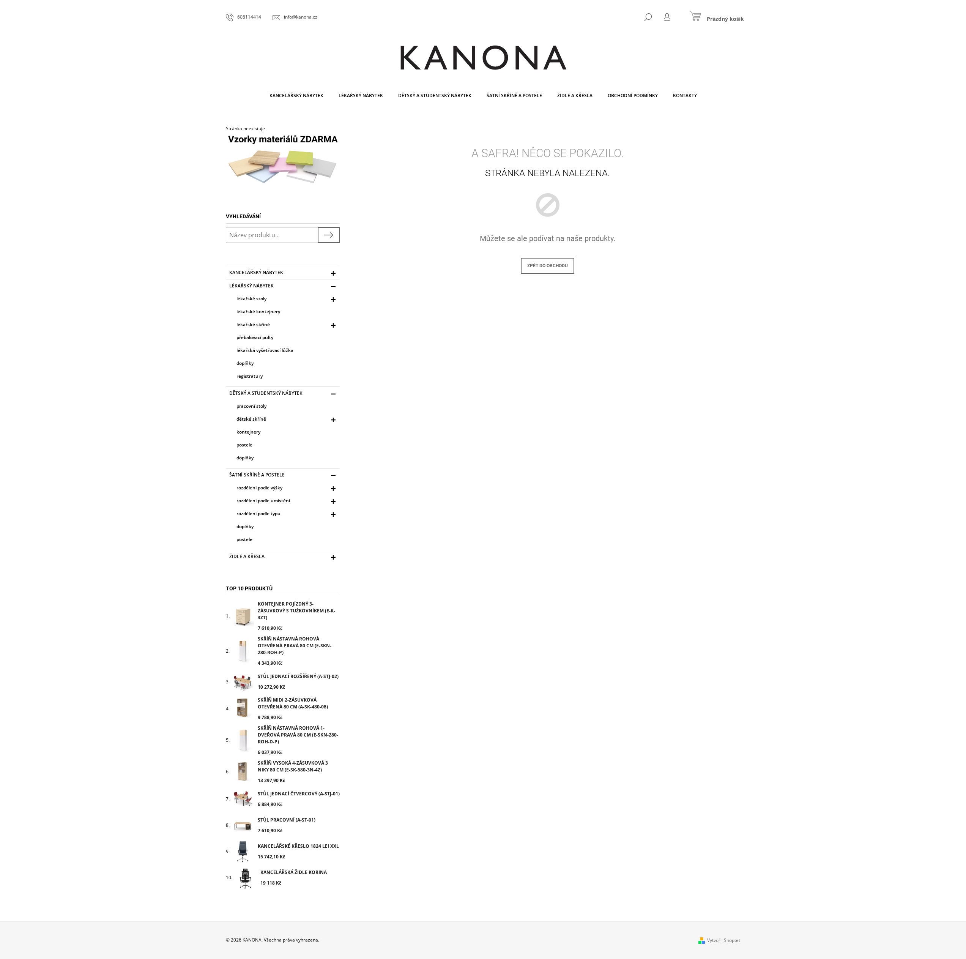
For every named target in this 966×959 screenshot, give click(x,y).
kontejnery (248, 432)
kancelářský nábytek (256, 272)
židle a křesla (247, 556)
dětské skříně (251, 419)
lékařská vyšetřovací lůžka (264, 350)
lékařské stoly (251, 298)
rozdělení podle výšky (259, 487)
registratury (249, 376)
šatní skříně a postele (257, 475)
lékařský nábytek (251, 285)
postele (244, 445)
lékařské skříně (253, 324)
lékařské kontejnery (258, 311)
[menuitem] (296, 96)
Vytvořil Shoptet (723, 940)
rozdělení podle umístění (263, 500)
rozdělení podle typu (258, 513)
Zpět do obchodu (547, 265)
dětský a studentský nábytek (266, 393)
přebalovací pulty (254, 337)
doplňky (245, 363)
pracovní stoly (251, 406)
